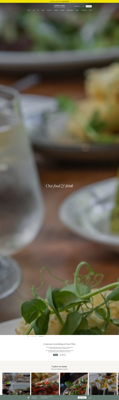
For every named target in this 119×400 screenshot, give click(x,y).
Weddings (56, 10)
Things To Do (84, 10)
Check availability (82, 397)
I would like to (34, 397)
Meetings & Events (34, 336)
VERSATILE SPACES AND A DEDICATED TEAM (47, 397)
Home (28, 336)
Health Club (49, 10)
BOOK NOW (89, 6)
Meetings (62, 10)
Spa (38, 10)
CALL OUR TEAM (62, 354)
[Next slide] (93, 392)
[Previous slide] (25, 392)
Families (77, 10)
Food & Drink (41, 336)
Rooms (28, 10)
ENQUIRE (55, 354)
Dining (43, 10)
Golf (34, 10)
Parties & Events (70, 10)
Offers (90, 10)
